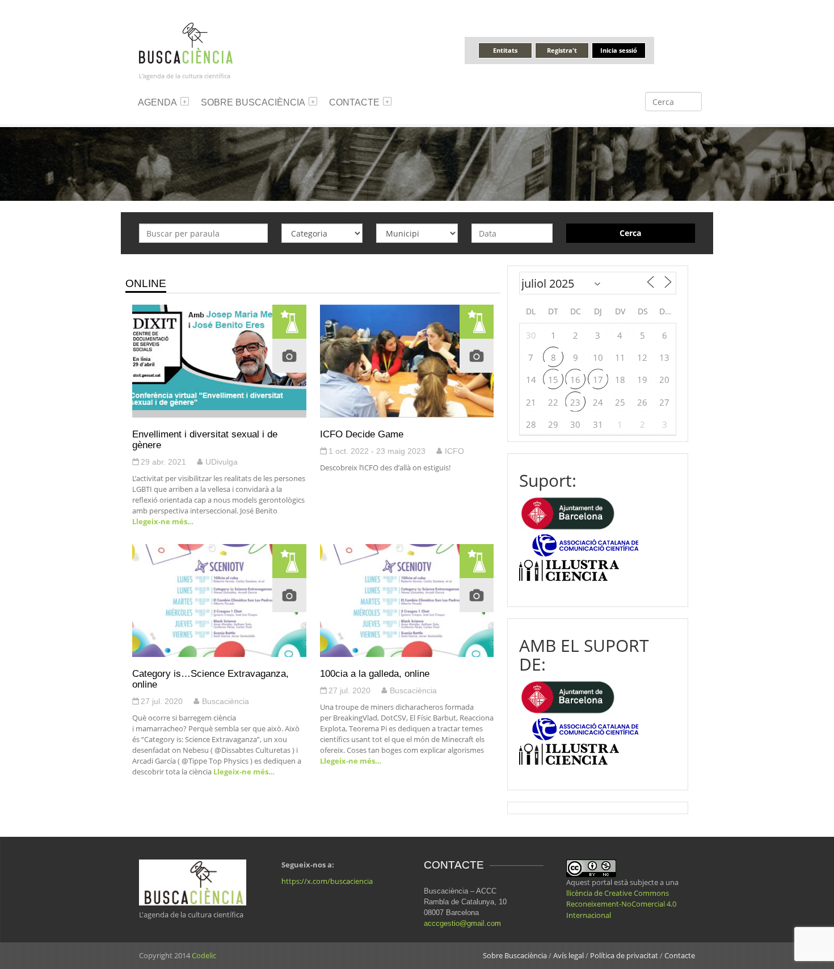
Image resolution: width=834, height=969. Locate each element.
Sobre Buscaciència (253, 102)
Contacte (354, 102)
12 (642, 357)
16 (575, 379)
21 (531, 402)
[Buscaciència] (186, 42)
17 (598, 379)
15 (553, 379)
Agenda (157, 102)
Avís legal (568, 955)
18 (620, 379)
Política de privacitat (624, 955)
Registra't (562, 50)
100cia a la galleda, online (374, 673)
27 (664, 402)
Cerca (630, 232)
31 (598, 424)
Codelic (204, 955)
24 (598, 402)
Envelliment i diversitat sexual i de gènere (204, 439)
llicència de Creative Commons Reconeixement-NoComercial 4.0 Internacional (621, 904)
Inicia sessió (618, 50)
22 (553, 402)
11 (620, 357)
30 (531, 335)
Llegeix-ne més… (162, 521)
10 (598, 357)
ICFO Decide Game (361, 434)
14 (531, 379)
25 (620, 402)
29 (553, 424)
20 (664, 379)
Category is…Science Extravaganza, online (210, 679)
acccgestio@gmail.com (462, 923)
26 (642, 402)
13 (664, 357)
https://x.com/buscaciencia (327, 881)
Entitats (505, 50)
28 (531, 424)
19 (642, 379)
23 (575, 402)
